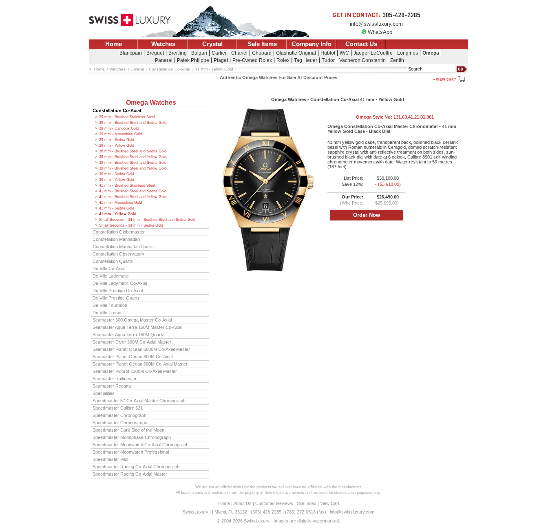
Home (113, 44)
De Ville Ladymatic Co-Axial (120, 283)
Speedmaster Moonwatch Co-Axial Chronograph (140, 444)
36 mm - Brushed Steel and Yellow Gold (132, 157)
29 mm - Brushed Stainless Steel (127, 117)
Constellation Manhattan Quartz (124, 246)
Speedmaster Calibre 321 (118, 408)
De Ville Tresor (107, 312)
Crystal (212, 44)
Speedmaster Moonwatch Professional (131, 452)
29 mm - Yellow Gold (116, 145)
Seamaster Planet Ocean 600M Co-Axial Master (140, 363)
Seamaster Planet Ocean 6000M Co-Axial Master (141, 349)
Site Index (306, 503)
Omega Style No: (395, 117)
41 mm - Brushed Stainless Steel (127, 185)
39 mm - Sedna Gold (116, 174)
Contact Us (361, 44)
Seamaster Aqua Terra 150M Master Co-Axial (137, 327)
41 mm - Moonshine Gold (120, 203)
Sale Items (262, 44)
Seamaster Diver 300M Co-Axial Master (132, 341)
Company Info (312, 44)
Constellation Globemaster (119, 231)
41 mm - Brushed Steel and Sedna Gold (132, 191)
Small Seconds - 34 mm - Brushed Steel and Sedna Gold (147, 220)
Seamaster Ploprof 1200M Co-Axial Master (135, 371)
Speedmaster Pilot (110, 459)
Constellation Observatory (118, 253)
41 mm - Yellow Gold (118, 214)
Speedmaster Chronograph (119, 415)
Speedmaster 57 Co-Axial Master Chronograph (139, 400)
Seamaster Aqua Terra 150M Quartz (128, 334)
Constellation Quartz (113, 261)
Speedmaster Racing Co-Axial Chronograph (136, 466)
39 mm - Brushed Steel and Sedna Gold (132, 163)
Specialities (104, 393)
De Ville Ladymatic (111, 275)
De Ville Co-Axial (109, 268)
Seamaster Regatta (112, 386)
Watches (163, 44)
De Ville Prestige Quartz (116, 297)
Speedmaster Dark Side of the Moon (128, 430)
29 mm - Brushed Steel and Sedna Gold (132, 123)
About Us (242, 503)
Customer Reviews (274, 503)
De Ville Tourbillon (110, 305)
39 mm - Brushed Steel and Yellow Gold (132, 168)
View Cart (329, 503)
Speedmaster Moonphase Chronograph (132, 437)
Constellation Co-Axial (117, 110)
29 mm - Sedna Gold (116, 140)
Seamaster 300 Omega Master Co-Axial (132, 319)
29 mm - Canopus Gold (119, 128)
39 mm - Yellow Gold (116, 180)
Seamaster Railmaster (115, 378)
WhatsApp (380, 32)
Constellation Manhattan (116, 239)
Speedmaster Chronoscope (120, 422)
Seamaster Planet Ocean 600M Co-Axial (132, 356)
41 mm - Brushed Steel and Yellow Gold (132, 197)
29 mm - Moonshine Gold (120, 134)
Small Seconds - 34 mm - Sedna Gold (131, 225)
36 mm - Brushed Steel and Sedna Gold (132, 151)
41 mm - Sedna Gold (116, 208)
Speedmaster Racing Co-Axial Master (130, 474)
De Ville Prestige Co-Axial (118, 290)
